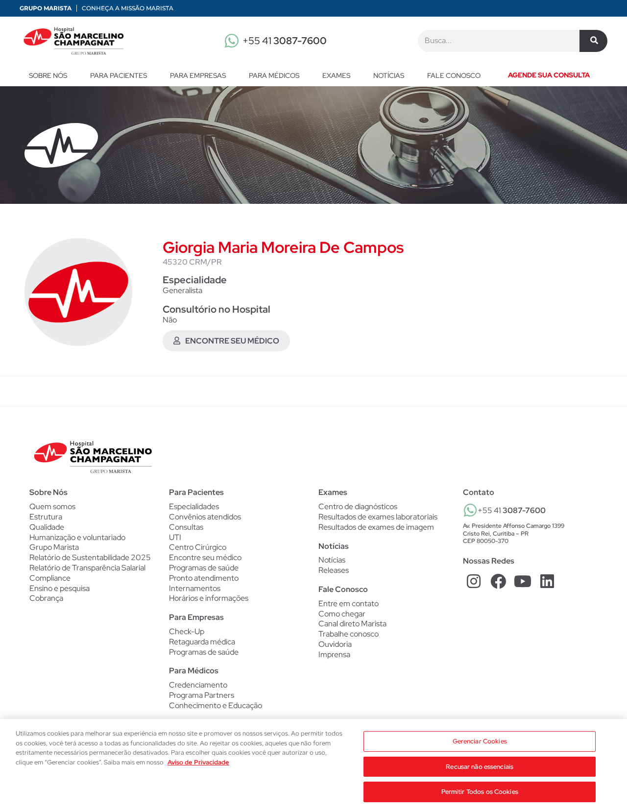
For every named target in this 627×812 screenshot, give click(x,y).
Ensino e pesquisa (59, 588)
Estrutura (45, 517)
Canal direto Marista (352, 623)
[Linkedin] (547, 581)
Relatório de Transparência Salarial (87, 568)
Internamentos (194, 588)
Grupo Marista (46, 8)
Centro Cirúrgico (197, 547)
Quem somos (52, 506)
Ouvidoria (335, 644)
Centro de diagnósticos (357, 507)
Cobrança (46, 598)
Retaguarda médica (202, 642)
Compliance (50, 578)
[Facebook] (498, 581)
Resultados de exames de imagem (376, 527)
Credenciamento (198, 685)
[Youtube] (523, 581)
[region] (313, 765)
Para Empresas (198, 75)
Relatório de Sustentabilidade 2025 (90, 557)
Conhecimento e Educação (215, 706)
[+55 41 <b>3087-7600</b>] (470, 510)
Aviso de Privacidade (198, 762)
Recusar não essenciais (479, 767)
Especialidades (194, 507)
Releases (333, 570)
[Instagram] (474, 581)
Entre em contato (348, 603)
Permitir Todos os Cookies (479, 791)
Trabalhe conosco (348, 634)
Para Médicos (274, 75)
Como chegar (341, 614)
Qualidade (46, 527)
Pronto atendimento (204, 578)
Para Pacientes (118, 75)
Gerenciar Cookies (480, 741)
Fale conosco (454, 75)
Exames (336, 75)
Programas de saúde (204, 568)
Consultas (186, 527)
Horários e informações (208, 598)
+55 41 (284, 40)
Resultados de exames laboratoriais (377, 517)
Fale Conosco (343, 589)
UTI (175, 537)
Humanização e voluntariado (77, 537)
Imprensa (334, 654)
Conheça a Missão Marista (127, 8)
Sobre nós (48, 75)
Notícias (388, 75)
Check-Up (186, 632)
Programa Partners (201, 695)
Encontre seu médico (205, 558)
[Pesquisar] (593, 41)
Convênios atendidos (205, 517)
